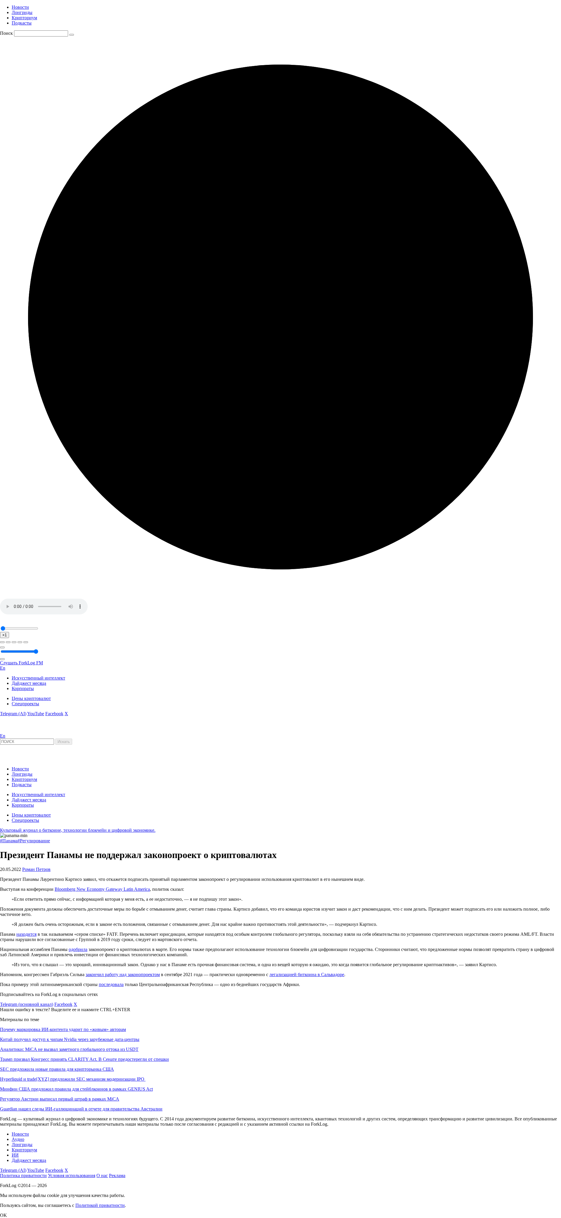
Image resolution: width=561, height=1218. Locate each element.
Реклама (117, 1175)
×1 (4, 635)
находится (26, 934)
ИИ (15, 1155)
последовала (111, 984)
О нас (102, 1175)
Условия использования (71, 1175)
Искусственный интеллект (38, 677)
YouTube (35, 713)
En (2, 668)
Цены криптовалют (31, 698)
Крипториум (24, 17)
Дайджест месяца (29, 683)
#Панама (9, 840)
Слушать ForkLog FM (21, 662)
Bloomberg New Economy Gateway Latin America (102, 889)
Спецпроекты (25, 703)
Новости (20, 7)
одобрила (78, 949)
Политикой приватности (100, 1205)
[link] (16, 730)
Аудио (18, 1139)
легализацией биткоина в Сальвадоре (306, 974)
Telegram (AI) (13, 713)
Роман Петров (36, 869)
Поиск (6, 33)
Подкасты (22, 22)
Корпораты (23, 688)
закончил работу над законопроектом (123, 974)
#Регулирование (34, 840)
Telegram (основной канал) (26, 1004)
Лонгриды (22, 12)
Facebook (54, 713)
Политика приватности (23, 1175)
